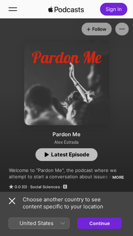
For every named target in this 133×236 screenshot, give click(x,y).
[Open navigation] (13, 9)
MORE (118, 177)
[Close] (12, 201)
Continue (99, 223)
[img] (66, 9)
